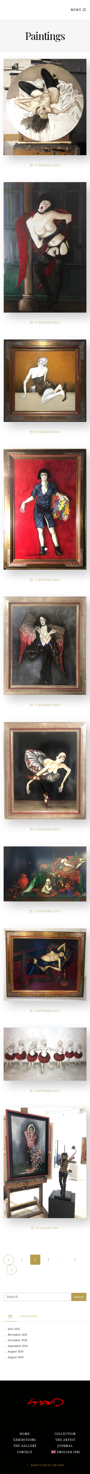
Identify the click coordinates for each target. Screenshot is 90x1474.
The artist (65, 1440)
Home (25, 1434)
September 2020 (18, 1346)
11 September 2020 (47, 911)
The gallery (24, 1446)
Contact (24, 1452)
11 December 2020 (47, 165)
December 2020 (17, 1340)
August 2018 (15, 1357)
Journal (65, 1446)
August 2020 (15, 1351)
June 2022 (14, 1329)
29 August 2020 (47, 1228)
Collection (65, 1434)
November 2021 (17, 1334)
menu (76, 10)
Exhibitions (24, 1440)
